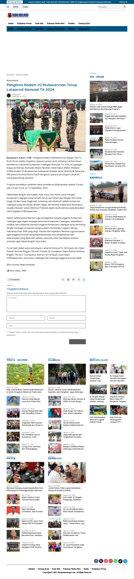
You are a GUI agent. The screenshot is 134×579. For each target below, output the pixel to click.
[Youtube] (111, 561)
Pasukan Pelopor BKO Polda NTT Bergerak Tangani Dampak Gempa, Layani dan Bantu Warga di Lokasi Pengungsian (118, 399)
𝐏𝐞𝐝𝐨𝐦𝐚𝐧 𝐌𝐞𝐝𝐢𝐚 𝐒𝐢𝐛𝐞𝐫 (56, 23)
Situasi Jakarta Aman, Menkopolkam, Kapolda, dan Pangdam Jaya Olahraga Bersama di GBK (65, 390)
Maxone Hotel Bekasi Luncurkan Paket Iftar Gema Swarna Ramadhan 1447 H (31, 400)
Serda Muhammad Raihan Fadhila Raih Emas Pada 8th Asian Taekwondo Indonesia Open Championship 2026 (74, 424)
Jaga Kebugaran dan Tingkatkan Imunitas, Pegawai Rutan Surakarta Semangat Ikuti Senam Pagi (74, 435)
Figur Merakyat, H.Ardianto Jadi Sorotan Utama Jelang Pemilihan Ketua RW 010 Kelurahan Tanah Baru (32, 510)
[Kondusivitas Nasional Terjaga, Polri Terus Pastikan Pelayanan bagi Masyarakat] (96, 154)
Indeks (25, 7)
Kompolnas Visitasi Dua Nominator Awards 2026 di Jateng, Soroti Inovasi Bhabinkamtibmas (115, 164)
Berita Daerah (12, 80)
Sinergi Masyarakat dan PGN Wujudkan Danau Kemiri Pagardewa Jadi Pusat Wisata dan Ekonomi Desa (32, 412)
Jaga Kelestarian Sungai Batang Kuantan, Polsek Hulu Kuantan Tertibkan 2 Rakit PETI (108, 208)
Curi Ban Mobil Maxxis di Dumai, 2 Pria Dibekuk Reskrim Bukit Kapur (115, 218)
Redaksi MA (16, 94)
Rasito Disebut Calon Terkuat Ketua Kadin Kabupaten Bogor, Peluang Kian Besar (31, 498)
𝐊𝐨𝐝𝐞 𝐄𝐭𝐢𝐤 (39, 23)
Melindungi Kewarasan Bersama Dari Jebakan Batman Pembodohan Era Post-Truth (32, 534)
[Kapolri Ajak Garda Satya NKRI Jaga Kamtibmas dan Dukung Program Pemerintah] (108, 91)
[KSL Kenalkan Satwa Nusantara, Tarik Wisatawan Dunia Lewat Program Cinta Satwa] (13, 436)
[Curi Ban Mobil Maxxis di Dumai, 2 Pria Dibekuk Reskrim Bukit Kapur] (96, 219)
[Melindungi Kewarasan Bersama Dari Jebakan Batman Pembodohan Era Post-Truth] (13, 535)
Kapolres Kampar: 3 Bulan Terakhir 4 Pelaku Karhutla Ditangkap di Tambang (115, 241)
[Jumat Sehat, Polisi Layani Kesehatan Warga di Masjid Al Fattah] (67, 472)
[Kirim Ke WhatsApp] (84, 280)
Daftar (15, 7)
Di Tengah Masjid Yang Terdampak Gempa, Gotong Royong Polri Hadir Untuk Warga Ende (98, 399)
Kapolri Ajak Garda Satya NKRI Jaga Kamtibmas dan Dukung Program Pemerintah (106, 108)
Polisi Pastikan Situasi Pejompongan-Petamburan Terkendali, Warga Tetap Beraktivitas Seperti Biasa (116, 141)
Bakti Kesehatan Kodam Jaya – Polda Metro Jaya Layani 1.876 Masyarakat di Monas (74, 522)
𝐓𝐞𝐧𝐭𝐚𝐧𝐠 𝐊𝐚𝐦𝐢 (84, 23)
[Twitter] (101, 561)
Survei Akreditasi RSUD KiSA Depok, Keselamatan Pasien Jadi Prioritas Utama (74, 510)
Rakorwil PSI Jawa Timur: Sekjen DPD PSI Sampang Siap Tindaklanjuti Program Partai (33, 522)
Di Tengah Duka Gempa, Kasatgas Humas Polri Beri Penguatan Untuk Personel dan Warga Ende (118, 378)
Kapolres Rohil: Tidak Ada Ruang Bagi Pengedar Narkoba (116, 253)
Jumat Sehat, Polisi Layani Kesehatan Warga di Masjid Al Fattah (64, 489)
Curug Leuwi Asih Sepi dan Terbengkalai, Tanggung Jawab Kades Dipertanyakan (32, 447)
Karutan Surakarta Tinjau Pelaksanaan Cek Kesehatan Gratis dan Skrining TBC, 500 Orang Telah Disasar (74, 534)
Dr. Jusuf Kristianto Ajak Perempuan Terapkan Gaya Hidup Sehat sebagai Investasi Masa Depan (73, 546)
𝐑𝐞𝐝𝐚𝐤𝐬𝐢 (71, 23)
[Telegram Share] (79, 280)
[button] (124, 7)
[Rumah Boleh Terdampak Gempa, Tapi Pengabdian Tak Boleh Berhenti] (98, 369)
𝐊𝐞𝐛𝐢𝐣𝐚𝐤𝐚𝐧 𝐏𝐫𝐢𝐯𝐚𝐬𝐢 (24, 23)
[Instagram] (106, 561)
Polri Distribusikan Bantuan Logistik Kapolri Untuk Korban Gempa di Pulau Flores (97, 419)
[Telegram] (125, 561)
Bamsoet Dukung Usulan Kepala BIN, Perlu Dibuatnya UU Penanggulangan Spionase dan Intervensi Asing (25, 489)
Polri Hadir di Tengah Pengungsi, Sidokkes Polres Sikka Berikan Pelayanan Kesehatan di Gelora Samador (73, 498)
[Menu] (8, 7)
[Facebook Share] (63, 280)
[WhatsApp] (115, 561)
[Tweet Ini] (68, 280)
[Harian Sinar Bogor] (18, 15)
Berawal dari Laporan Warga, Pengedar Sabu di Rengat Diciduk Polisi (116, 229)
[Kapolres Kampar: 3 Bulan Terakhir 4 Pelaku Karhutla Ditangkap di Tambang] (96, 242)
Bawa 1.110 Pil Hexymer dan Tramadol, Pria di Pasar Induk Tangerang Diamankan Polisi (115, 265)
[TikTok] (120, 561)
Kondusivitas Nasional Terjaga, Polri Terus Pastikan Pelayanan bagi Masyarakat (115, 153)
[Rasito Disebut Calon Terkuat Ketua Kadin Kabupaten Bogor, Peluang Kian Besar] (13, 499)
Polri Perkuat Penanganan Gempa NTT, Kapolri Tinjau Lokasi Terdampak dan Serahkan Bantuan (118, 419)
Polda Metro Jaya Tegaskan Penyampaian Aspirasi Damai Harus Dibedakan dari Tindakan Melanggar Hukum (116, 129)
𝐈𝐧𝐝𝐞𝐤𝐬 (10, 23)
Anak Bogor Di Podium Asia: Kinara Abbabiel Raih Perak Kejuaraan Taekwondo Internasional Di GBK (74, 412)
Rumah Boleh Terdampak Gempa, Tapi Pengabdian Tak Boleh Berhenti (97, 378)
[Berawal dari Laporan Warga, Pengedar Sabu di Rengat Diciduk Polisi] (96, 230)
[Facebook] (96, 561)
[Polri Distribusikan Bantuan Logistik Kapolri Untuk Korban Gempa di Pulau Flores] (98, 410)
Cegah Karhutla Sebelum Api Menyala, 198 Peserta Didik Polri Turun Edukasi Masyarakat (115, 117)
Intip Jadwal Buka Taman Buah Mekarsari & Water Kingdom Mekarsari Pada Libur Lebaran (25, 390)
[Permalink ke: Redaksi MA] (9, 95)
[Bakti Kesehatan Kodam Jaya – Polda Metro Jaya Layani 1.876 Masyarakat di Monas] (54, 523)
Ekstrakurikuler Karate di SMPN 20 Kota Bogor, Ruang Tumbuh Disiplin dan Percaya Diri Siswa (74, 400)
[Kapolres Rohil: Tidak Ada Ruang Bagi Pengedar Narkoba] (96, 254)
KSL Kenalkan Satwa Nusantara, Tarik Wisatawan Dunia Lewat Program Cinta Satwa (32, 435)
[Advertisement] (67, 51)
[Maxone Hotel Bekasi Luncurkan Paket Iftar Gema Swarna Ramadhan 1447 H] (13, 401)
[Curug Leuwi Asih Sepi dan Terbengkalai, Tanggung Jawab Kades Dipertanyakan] (13, 448)
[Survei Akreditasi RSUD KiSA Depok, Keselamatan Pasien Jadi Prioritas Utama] (54, 511)
